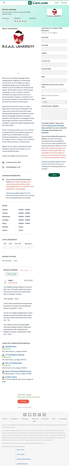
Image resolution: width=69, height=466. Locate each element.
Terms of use (20, 449)
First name (45, 37)
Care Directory (14, 418)
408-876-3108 (6, 14)
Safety (53, 418)
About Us (5, 418)
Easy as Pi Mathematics (13, 363)
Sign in (55, 33)
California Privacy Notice (24, 459)
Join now (64, 2)
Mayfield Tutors (10, 346)
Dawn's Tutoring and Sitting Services (18, 371)
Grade (43, 98)
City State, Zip (46, 61)
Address (44, 53)
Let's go (23, 401)
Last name (45, 45)
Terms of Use (52, 125)
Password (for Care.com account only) (53, 86)
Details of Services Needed (50, 95)
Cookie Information (22, 464)
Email (43, 77)
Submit (54, 175)
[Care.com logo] (35, 3)
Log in (57, 2)
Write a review (11, 274)
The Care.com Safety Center (50, 161)
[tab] (54, 95)
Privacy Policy (45, 418)
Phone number (46, 69)
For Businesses (24, 418)
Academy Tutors (11, 377)
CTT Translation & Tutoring (14, 355)
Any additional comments (50, 106)
